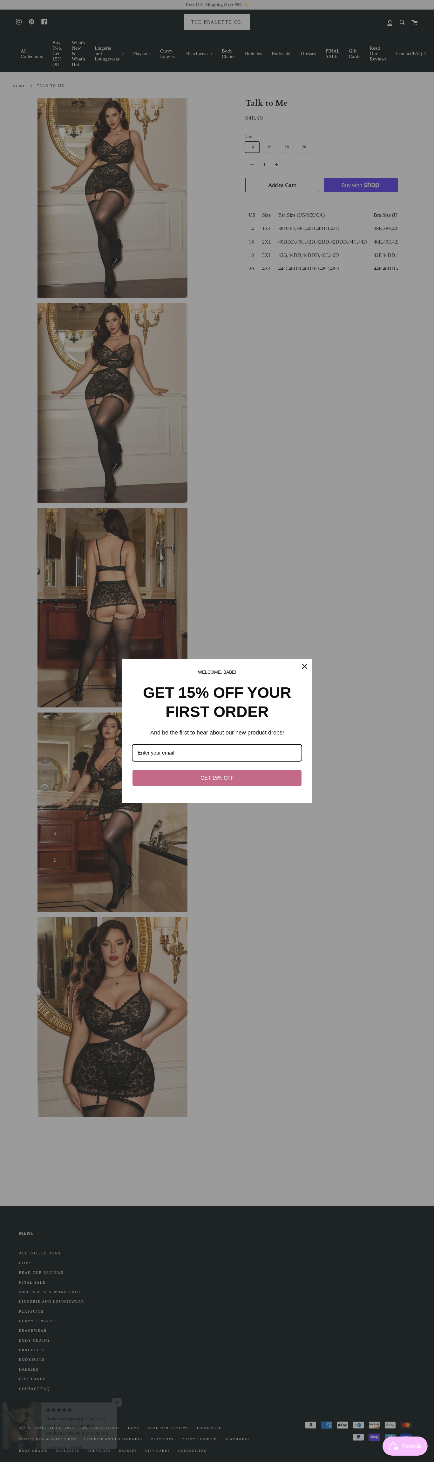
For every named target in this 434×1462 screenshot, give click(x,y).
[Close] (304, 666)
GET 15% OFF (217, 778)
